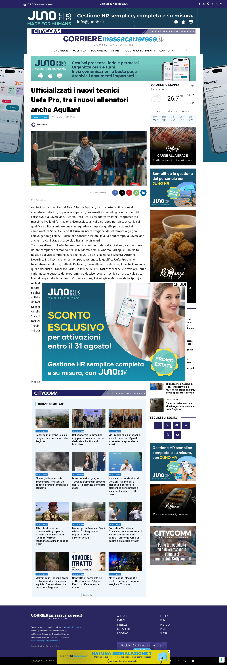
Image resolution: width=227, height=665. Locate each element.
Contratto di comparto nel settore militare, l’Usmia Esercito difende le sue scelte (87, 582)
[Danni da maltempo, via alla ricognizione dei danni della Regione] (52, 418)
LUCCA (164, 616)
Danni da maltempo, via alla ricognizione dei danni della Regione (52, 438)
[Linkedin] (143, 193)
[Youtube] (221, 4)
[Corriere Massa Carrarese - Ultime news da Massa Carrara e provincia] (113, 41)
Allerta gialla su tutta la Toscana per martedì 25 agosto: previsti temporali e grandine (52, 483)
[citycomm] (113, 663)
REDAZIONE (42, 124)
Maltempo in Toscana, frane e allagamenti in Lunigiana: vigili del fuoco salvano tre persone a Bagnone (52, 582)
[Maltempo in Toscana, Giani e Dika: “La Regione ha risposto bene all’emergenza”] (89, 511)
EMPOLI (121, 620)
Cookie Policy (37, 646)
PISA (163, 620)
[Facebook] (199, 4)
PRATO (164, 629)
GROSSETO (123, 629)
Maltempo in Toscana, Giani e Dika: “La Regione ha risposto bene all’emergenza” (88, 533)
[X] (217, 4)
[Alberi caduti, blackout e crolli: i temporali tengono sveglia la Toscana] (125, 561)
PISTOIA (165, 624)
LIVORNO (122, 633)
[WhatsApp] (136, 193)
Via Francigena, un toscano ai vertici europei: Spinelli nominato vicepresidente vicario (124, 439)
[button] (187, 50)
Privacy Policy (52, 646)
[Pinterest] (129, 193)
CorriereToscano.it (73, 627)
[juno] (113, 380)
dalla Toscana (40, 117)
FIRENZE (122, 624)
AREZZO (122, 616)
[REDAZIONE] (34, 124)
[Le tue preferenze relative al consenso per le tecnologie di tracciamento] (222, 660)
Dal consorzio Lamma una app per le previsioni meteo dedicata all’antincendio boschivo (88, 439)
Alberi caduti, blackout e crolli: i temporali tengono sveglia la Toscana (124, 581)
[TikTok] (212, 4)
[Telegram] (208, 4)
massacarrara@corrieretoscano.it (45, 640)
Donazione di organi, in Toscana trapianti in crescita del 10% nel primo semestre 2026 (88, 483)
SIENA (163, 633)
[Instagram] (204, 4)
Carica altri (87, 595)
